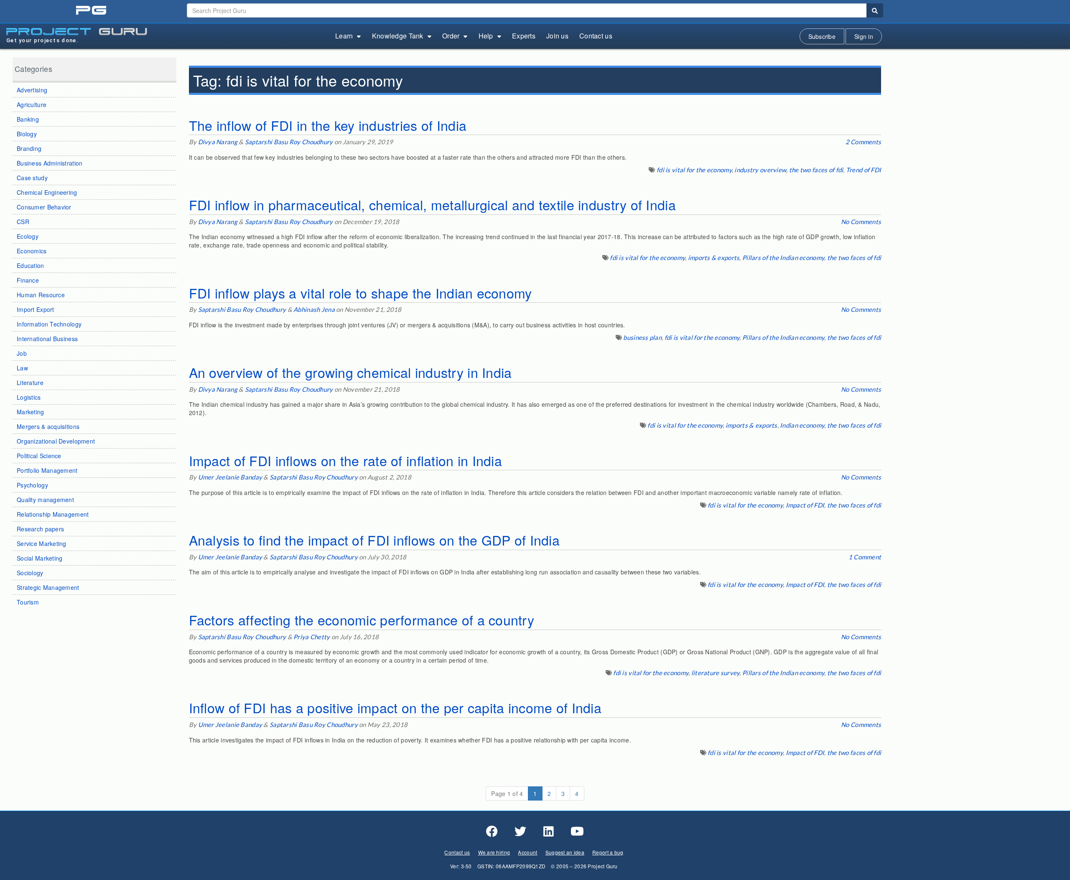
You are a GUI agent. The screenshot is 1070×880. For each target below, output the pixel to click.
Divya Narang (217, 141)
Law (22, 368)
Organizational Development (56, 441)
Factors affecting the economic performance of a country (361, 619)
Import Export (35, 309)
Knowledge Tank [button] (397, 36)
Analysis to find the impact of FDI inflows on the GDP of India (374, 539)
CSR (23, 221)
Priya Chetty (311, 636)
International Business (47, 338)
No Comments (861, 221)
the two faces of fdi (816, 169)
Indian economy (802, 425)
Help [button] (486, 36)
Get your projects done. (42, 40)
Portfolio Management (47, 470)
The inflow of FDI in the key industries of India (327, 125)
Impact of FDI (805, 505)
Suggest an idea (564, 852)
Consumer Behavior (44, 207)
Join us (557, 36)
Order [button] (450, 36)
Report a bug (607, 852)
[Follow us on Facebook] (492, 831)
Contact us (595, 36)
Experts (523, 36)
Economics (32, 251)
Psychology (32, 485)
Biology (27, 134)
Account (527, 852)
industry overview (760, 169)
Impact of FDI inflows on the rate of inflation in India (345, 460)
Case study (32, 177)
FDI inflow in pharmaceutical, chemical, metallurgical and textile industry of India (432, 204)
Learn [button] (344, 36)
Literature (30, 382)
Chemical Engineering (47, 192)
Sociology (30, 573)
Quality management (45, 499)
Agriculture (31, 104)
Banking (28, 119)
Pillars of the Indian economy (783, 257)
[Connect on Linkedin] (548, 831)
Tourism (28, 602)
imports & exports (714, 257)
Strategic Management (48, 587)
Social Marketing (39, 558)
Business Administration (49, 163)
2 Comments (863, 141)
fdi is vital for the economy (694, 169)
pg (92, 11)
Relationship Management (53, 514)
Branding (29, 148)
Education (30, 265)
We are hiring (494, 852)
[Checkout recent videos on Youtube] (577, 831)
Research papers (40, 529)
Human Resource (41, 295)
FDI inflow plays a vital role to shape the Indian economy (360, 292)
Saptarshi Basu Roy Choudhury (289, 141)
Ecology (27, 236)
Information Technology (49, 324)
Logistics (29, 397)
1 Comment (864, 557)
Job (22, 353)
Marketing (30, 412)
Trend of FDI (863, 169)
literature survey (715, 672)
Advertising (32, 90)
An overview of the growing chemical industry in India (350, 372)
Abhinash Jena (314, 309)
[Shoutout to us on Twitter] (520, 831)
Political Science (39, 455)
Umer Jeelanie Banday (230, 477)
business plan (642, 337)
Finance (28, 280)
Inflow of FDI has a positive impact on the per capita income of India (395, 707)
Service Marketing (41, 543)
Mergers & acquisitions (48, 426)
